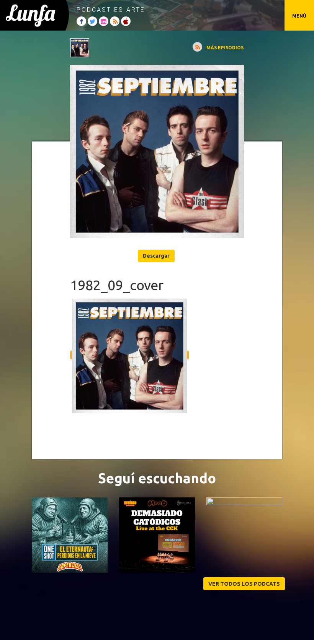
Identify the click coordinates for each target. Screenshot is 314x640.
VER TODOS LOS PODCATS (244, 584)
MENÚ (299, 15)
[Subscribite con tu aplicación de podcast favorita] (197, 47)
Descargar (156, 256)
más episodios (225, 47)
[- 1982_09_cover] (157, 151)
